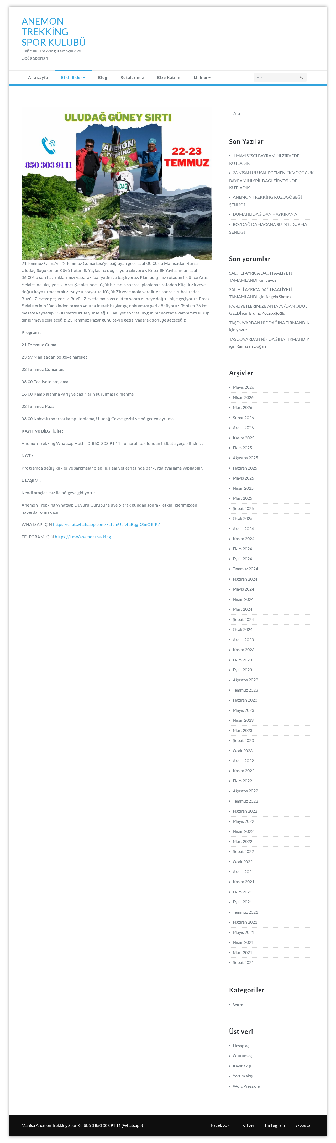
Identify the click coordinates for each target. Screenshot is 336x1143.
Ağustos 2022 (245, 790)
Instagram (275, 1125)
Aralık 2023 (243, 639)
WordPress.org (246, 1085)
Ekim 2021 (242, 891)
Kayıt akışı (242, 1065)
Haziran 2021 (245, 921)
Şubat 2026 (243, 417)
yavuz (271, 279)
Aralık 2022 (243, 760)
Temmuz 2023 (245, 689)
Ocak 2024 (243, 629)
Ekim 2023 (242, 659)
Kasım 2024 (243, 538)
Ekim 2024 (242, 548)
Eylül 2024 (242, 558)
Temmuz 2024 (245, 568)
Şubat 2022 (243, 851)
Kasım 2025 (243, 437)
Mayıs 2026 (243, 386)
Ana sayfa (38, 77)
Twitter (247, 1125)
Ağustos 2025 (245, 457)
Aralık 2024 (243, 528)
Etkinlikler (71, 77)
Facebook (220, 1125)
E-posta (303, 1125)
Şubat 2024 (243, 619)
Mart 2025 (242, 498)
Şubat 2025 (243, 508)
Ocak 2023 (243, 750)
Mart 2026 (242, 407)
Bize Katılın (169, 77)
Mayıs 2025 (243, 477)
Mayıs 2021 (243, 932)
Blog (102, 77)
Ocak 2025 (243, 518)
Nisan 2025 (243, 488)
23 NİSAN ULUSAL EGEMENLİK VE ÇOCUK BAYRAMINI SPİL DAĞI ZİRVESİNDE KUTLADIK (271, 180)
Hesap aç (241, 1045)
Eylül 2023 (242, 669)
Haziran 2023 (245, 699)
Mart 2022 (242, 841)
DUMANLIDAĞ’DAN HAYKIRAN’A (265, 214)
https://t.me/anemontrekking (82, 536)
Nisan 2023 (243, 720)
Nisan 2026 (243, 397)
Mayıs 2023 (243, 710)
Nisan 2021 (243, 942)
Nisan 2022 (243, 831)
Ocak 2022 (243, 861)
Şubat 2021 (243, 962)
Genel (238, 1004)
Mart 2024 (242, 609)
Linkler (201, 77)
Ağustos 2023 (245, 679)
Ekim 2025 (242, 447)
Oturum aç (242, 1055)
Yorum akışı (243, 1075)
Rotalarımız (132, 77)
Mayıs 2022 (243, 821)
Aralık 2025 (243, 427)
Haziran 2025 (245, 467)
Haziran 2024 (245, 578)
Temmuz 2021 (245, 911)
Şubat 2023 (243, 740)
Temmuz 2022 (245, 800)
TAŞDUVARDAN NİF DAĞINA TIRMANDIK (269, 322)
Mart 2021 (242, 952)
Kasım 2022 (243, 770)
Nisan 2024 (243, 599)
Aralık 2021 (243, 871)
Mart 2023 (242, 730)
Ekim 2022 (242, 780)
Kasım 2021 (243, 881)
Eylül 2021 (242, 901)
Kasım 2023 (243, 649)
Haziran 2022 (245, 810)
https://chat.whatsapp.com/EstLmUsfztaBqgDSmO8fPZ (106, 524)
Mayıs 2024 (243, 588)
